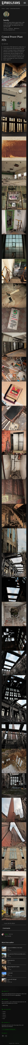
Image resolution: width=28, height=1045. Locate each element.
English (4, 1013)
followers (16, 28)
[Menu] (24, 2)
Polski (4, 1018)
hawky (7, 8)
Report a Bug (5, 1005)
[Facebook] (3, 1036)
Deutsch (4, 1015)
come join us (17, 995)
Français (4, 1016)
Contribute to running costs (9, 1029)
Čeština (4, 1011)
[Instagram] (6, 1036)
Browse (3, 8)
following (10, 28)
